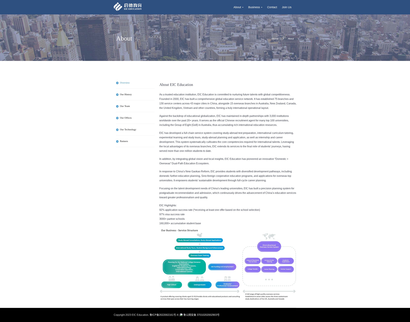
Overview (125, 82)
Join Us (286, 7)
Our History (126, 94)
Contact (272, 7)
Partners (124, 141)
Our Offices (126, 118)
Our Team (125, 106)
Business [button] (254, 7)
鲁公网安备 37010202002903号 (201, 315)
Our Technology (128, 129)
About (238, 7)
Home (275, 38)
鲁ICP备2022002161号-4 (164, 315)
